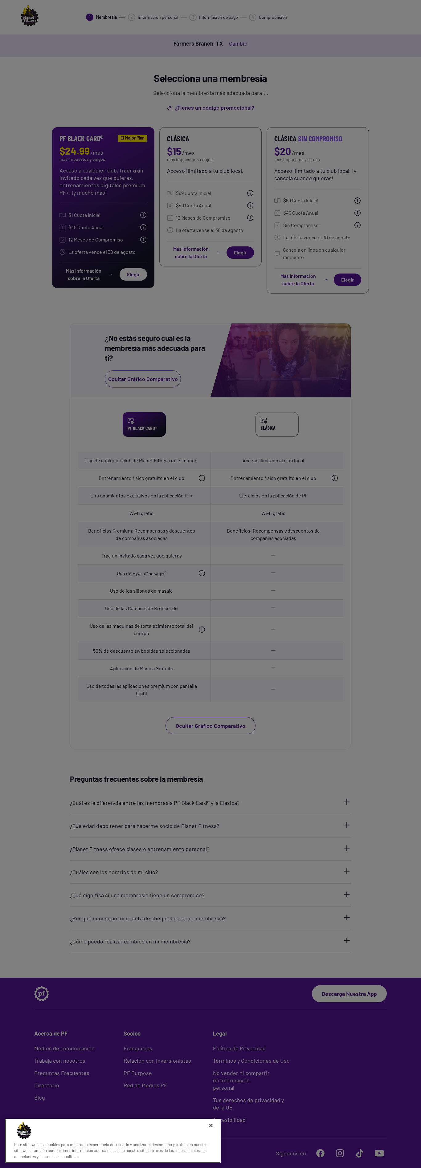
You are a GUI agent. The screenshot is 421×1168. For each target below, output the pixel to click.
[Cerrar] (211, 1125)
